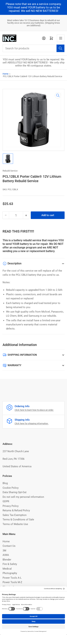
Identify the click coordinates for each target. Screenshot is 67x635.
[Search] (60, 48)
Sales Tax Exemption (14, 515)
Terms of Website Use (15, 524)
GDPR (6, 501)
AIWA (6, 555)
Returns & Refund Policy (16, 510)
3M (4, 550)
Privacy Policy (11, 506)
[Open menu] (60, 38)
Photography (10, 573)
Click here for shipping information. (31, 423)
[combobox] (33, 48)
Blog (5, 483)
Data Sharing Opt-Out (14, 492)
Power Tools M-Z (12, 582)
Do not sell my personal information (23, 496)
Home (5, 73)
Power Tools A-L (12, 577)
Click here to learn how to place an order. (34, 410)
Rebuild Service (10, 170)
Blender (7, 559)
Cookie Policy (11, 487)
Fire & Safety (10, 564)
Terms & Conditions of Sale (18, 519)
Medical (7, 568)
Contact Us (9, 545)
